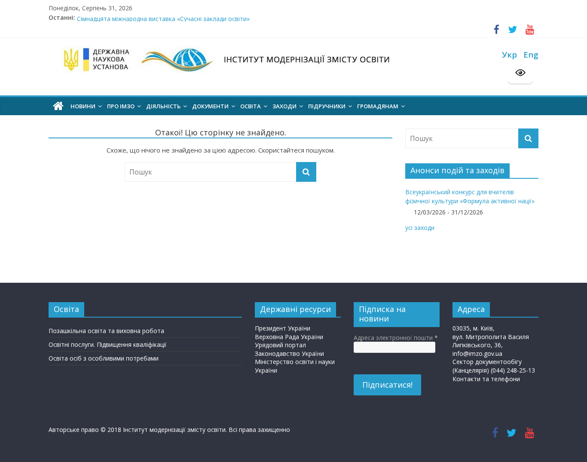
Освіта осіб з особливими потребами (104, 358)
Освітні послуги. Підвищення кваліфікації (108, 344)
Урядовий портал (280, 345)
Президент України (282, 328)
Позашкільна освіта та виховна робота (106, 331)
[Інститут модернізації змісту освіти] (58, 106)
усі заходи (419, 227)
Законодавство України (289, 353)
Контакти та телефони (486, 379)
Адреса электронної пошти (396, 337)
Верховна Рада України (289, 337)
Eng (530, 54)
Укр (509, 54)
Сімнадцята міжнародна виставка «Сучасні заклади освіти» (163, 20)
